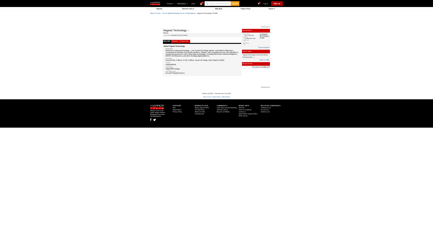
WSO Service (243, 116)
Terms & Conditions (245, 110)
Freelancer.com (266, 108)
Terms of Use (207, 97)
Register (159, 9)
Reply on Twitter (264, 60)
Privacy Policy (216, 97)
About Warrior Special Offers (248, 114)
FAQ (174, 108)
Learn (194, 4)
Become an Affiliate (223, 112)
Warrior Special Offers (202, 108)
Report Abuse (177, 110)
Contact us (242, 112)
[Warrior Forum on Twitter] (154, 120)
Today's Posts (245, 9)
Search (235, 4)
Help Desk (218, 9)
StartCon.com (265, 112)
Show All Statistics (263, 47)
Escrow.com (265, 110)
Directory (242, 108)
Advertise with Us (265, 26)
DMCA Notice (226, 97)
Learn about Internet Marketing (227, 108)
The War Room (200, 110)
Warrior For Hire (200, 112)
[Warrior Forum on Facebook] (150, 119)
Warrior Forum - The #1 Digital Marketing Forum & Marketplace (172, 13)
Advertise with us (188, 9)
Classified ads (199, 114)
